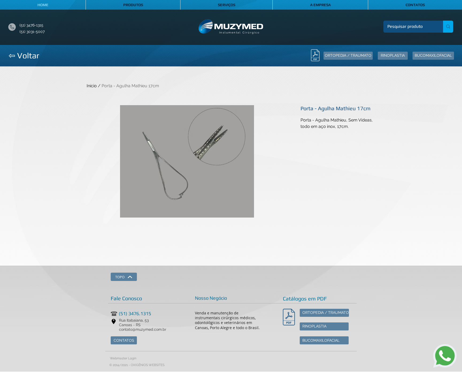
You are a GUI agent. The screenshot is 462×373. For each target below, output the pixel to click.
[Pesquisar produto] (448, 27)
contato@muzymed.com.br (142, 329)
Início (92, 85)
